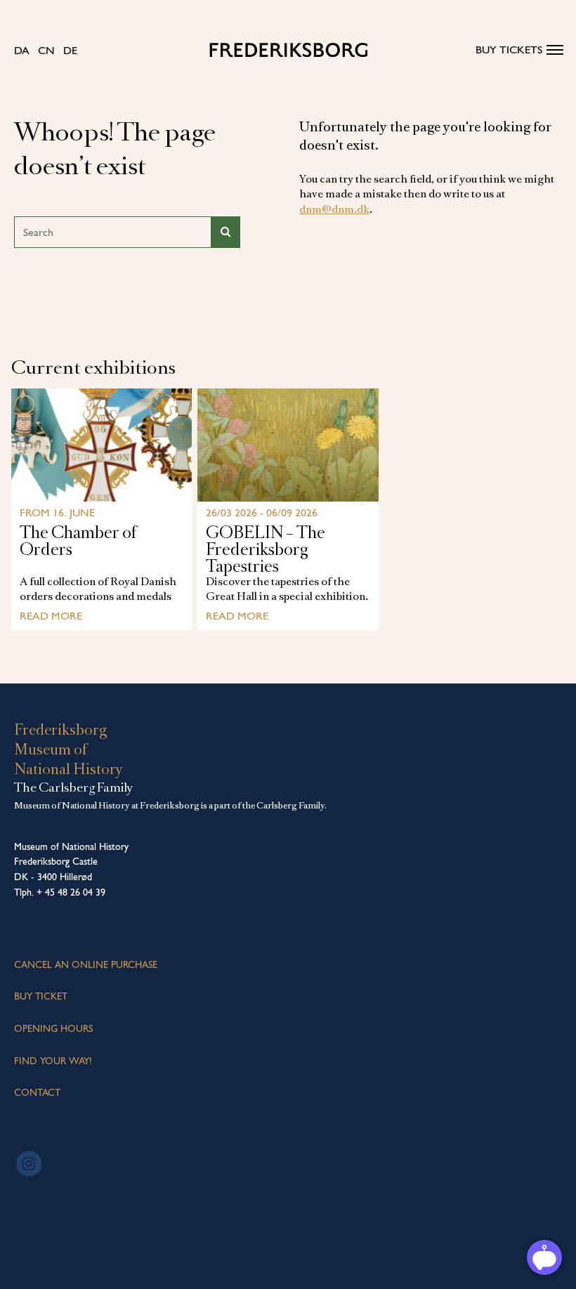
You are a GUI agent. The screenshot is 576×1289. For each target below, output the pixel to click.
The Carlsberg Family (73, 787)
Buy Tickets (509, 49)
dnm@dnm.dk (334, 209)
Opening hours (53, 1028)
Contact (37, 1092)
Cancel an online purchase (85, 964)
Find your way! (53, 1060)
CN (46, 50)
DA (22, 50)
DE (70, 50)
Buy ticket (40, 996)
